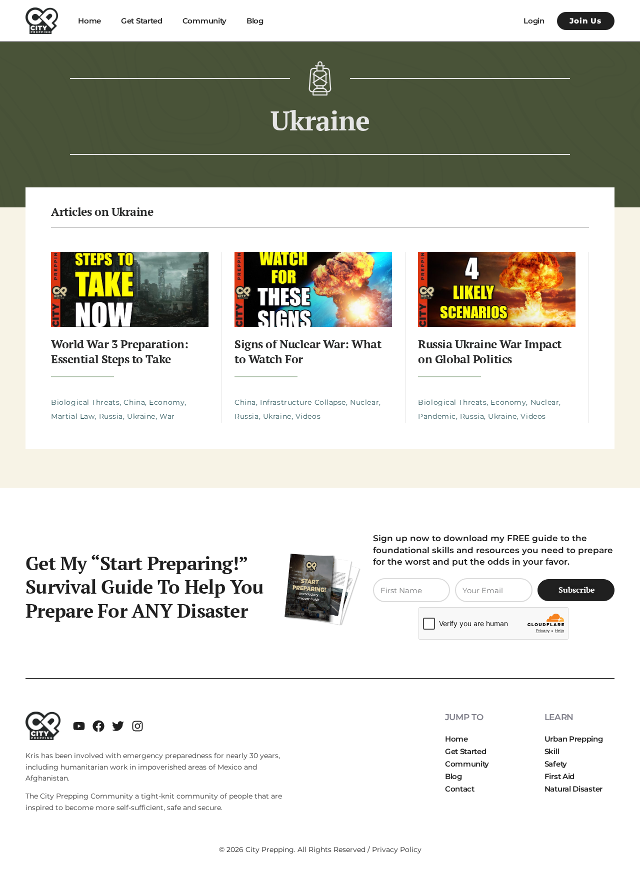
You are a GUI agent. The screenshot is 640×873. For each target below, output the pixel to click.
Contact (459, 789)
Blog (255, 20)
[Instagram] (137, 726)
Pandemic (437, 416)
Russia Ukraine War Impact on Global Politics (490, 351)
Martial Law (72, 416)
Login (534, 20)
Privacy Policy (397, 849)
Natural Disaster (573, 789)
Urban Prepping (573, 739)
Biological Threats (85, 402)
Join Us (586, 20)
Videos (308, 416)
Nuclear (364, 402)
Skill (552, 751)
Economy (166, 402)
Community (204, 20)
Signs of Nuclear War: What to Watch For (307, 351)
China (134, 402)
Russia (111, 416)
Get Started (141, 20)
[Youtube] (79, 726)
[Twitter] (118, 726)
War (167, 416)
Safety (555, 764)
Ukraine (141, 416)
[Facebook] (98, 726)
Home (89, 20)
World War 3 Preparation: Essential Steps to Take (119, 351)
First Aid (559, 776)
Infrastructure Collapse (303, 402)
